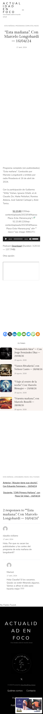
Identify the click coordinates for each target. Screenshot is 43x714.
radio (26, 477)
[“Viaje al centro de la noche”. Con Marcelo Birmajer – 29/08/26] (6, 386)
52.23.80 (17, 211)
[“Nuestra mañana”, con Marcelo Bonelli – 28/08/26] (6, 403)
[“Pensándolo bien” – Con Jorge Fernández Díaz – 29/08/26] (6, 354)
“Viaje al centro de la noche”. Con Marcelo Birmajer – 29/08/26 (25, 385)
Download (17, 245)
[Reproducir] (6, 239)
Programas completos (24, 26)
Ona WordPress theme (28, 685)
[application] (21, 239)
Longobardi (19, 477)
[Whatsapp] (19, 334)
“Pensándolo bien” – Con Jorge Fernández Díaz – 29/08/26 (28, 352)
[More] (38, 334)
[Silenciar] (30, 239)
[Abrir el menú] (23, 10)
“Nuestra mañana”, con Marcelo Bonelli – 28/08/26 (26, 402)
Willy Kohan (34, 477)
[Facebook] (5, 334)
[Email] (24, 334)
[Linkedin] (14, 334)
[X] (10, 334)
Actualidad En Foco (12, 7)
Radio (36, 26)
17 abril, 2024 (8, 539)
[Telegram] (28, 334)
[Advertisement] (21, 83)
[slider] (35, 239)
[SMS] (33, 334)
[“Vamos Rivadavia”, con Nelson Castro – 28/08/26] (6, 370)
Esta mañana (9, 26)
